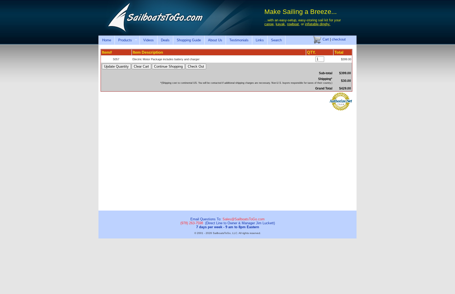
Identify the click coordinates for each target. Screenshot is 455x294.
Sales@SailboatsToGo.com (243, 219)
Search (276, 40)
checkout (339, 39)
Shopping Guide (189, 40)
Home (106, 40)
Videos (148, 40)
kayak (280, 24)
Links (260, 40)
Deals (165, 40)
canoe (269, 24)
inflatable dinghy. (317, 24)
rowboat (293, 24)
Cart (325, 39)
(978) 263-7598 (191, 223)
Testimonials (239, 40)
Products (123, 40)
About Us (215, 40)
